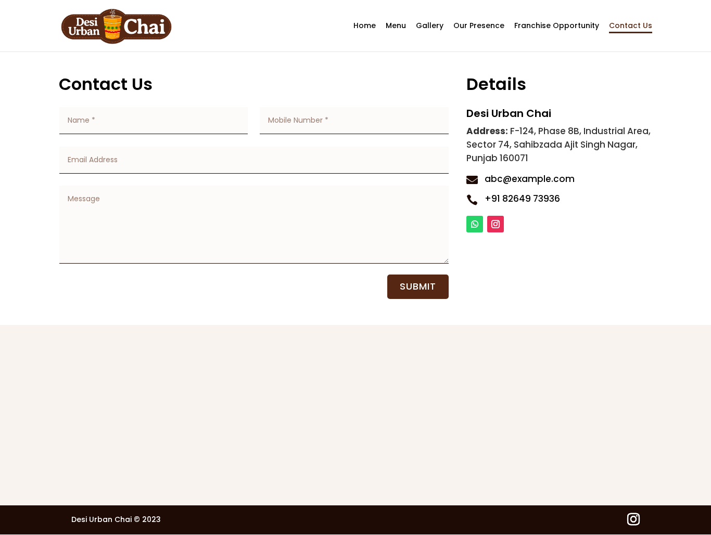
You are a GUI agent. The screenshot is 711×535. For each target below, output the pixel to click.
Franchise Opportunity (556, 26)
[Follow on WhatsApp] (474, 224)
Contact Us (630, 26)
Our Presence (478, 26)
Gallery (429, 26)
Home (364, 26)
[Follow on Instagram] (495, 224)
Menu (396, 26)
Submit (418, 286)
